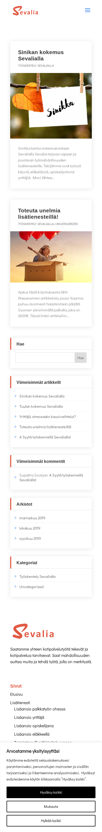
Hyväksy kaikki (51, 792)
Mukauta (51, 806)
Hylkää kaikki (51, 820)
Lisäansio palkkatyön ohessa (39, 708)
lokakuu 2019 (29, 528)
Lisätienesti (20, 702)
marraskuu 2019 (32, 517)
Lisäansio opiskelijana (34, 725)
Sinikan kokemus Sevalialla (41, 55)
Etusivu (16, 694)
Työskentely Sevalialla (36, 65)
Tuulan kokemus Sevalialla (41, 406)
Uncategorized (66, 224)
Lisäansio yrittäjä (29, 717)
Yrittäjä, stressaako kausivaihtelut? (47, 416)
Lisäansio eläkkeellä (31, 734)
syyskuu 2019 (30, 538)
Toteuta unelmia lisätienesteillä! (39, 213)
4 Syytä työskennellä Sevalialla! (45, 436)
